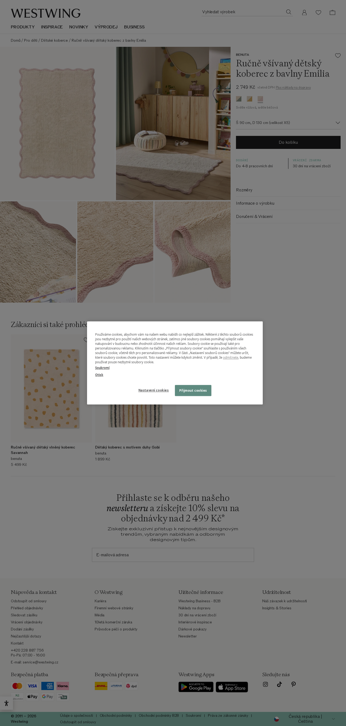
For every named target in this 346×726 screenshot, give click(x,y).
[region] (175, 362)
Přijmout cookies (193, 390)
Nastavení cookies (153, 390)
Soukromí (102, 368)
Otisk (99, 375)
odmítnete (230, 358)
